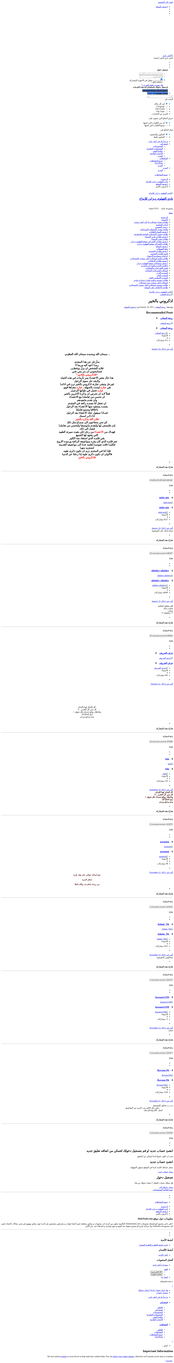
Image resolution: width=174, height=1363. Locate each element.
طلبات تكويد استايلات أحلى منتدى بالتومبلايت (149, 258)
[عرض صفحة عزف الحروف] (166, 658)
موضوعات (160, 106)
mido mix (164, 497)
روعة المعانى (160, 307)
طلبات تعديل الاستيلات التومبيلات (154, 229)
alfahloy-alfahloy (160, 570)
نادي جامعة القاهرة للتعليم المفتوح (153, 1245)
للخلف (160, 1307)
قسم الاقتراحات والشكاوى (156, 268)
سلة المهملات (162, 249)
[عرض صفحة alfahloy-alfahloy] (165, 575)
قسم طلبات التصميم (159, 254)
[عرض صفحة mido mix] (168, 502)
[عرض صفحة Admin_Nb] (167, 929)
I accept (169, 1361)
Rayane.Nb (163, 1070)
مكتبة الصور (158, 151)
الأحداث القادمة (156, 153)
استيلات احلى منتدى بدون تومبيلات (153, 283)
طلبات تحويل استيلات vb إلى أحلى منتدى (151, 222)
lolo (167, 759)
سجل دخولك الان (166, 1187)
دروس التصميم (161, 227)
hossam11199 (162, 997)
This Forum (160, 109)
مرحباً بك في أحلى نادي (158, 141)
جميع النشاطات (156, 161)
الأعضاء (165, 220)
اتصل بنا (164, 1277)
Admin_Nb (163, 924)
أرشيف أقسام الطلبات (158, 232)
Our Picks (159, 163)
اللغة (166, 1269)
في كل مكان (159, 104)
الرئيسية (164, 217)
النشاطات (163, 158)
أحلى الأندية (163, 1255)
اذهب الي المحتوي (165, 2)
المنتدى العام (162, 275)
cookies (64, 1356)
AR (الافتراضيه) (156, 1272)
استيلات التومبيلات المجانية (156, 270)
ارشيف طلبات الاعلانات (158, 261)
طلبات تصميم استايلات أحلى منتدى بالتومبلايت (148, 285)
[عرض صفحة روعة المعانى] (166, 294)
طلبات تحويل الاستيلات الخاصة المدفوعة (151, 234)
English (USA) (156, 1275)
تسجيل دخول (157, 82)
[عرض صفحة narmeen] (168, 847)
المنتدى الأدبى (162, 273)
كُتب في (162, 349)
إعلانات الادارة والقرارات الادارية (154, 266)
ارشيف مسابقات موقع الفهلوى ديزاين (152, 263)
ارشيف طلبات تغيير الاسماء (156, 237)
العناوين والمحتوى (157, 134)
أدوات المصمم (162, 225)
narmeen (164, 841)
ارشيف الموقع (162, 246)
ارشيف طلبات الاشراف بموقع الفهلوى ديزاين (149, 241)
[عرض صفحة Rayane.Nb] (167, 1075)
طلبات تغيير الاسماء (159, 239)
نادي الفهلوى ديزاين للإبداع (156, 198)
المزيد (160, 156)
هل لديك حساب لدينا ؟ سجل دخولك (152, 67)
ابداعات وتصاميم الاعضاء (157, 256)
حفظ (171, 213)
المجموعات (158, 146)
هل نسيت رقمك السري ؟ (152, 85)
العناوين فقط (159, 137)
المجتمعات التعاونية (155, 149)
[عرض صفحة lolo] (170, 764)
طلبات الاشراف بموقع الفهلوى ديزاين (152, 244)
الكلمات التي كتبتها (154, 123)
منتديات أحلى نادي (160, 1265)
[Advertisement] (87, 34)
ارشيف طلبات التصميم (158, 251)
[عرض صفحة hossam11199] (166, 1002)
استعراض (164, 144)
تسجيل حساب (162, 93)
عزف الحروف (166, 653)
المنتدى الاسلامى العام (158, 278)
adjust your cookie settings (123, 1356)
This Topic (160, 111)
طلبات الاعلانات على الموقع (156, 287)
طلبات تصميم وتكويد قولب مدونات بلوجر (151, 280)
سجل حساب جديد (165, 1172)
